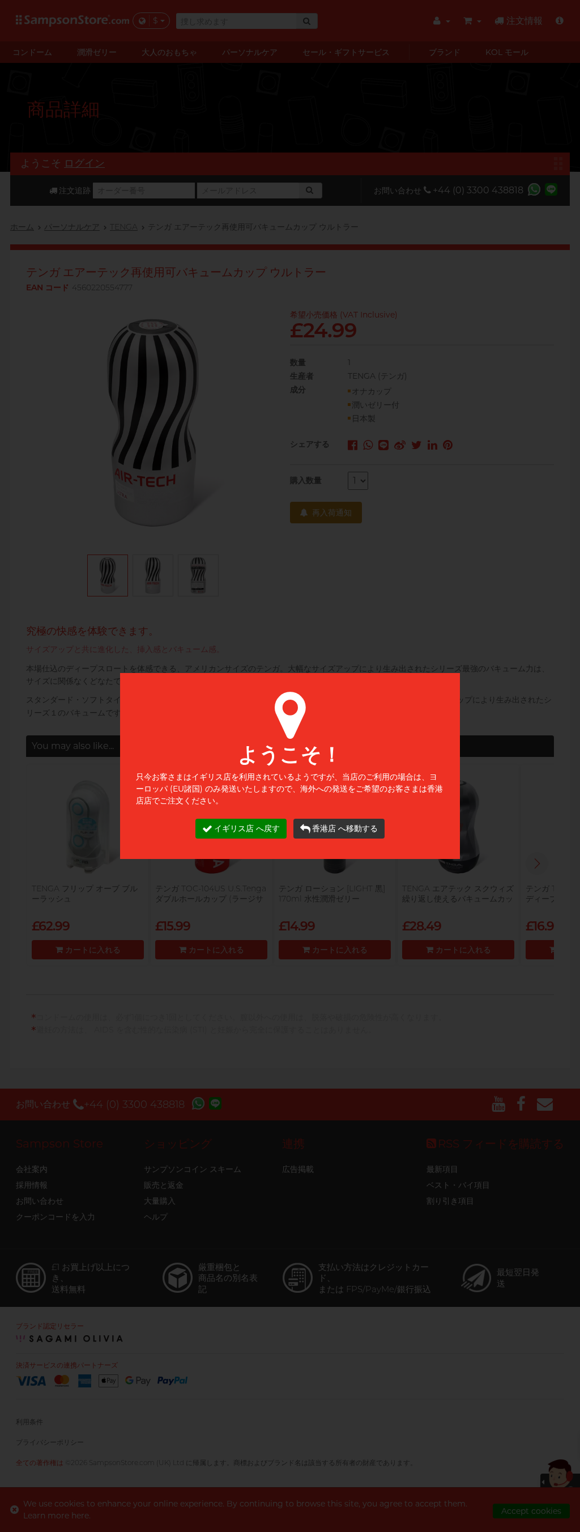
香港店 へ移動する (345, 828)
